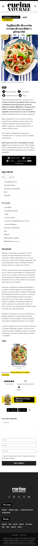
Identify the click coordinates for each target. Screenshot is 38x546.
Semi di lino (11, 185)
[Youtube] (29, 497)
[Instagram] (14, 497)
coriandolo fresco (17, 221)
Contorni (21, 524)
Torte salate (28, 524)
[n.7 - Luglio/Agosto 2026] (7, 400)
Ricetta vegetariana (11, 92)
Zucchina (8, 207)
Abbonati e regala (13, 510)
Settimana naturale (11, 17)
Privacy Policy (15, 535)
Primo (4, 87)
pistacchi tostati (12, 211)
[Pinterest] (19, 497)
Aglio (13, 217)
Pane (3, 527)
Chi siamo (4, 510)
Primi (9, 524)
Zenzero (6, 234)
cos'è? (25, 17)
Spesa (23, 35)
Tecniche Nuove (6, 512)
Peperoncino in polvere (11, 238)
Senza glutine (25, 92)
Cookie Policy (23, 535)
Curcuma (7, 195)
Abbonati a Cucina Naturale (22, 399)
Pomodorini (8, 241)
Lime (7, 214)
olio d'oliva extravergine (12, 189)
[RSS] (24, 497)
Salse (7, 527)
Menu (14, 35)
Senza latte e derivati (11, 95)
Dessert (20, 527)
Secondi (15, 524)
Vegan (24, 95)
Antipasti (4, 524)
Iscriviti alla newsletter (26, 510)
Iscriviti (7, 20)
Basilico (14, 224)
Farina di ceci (12, 182)
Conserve (13, 527)
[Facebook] (9, 497)
